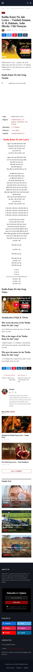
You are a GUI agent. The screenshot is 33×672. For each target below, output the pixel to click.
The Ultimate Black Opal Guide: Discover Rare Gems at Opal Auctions (16, 549)
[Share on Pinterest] (14, 35)
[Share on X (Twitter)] (9, 35)
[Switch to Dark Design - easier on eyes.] (28, 3)
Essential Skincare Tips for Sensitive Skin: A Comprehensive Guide (16, 500)
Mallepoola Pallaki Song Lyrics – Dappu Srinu (15, 436)
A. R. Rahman (15, 127)
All (3, 13)
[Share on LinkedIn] (20, 35)
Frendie (9, 30)
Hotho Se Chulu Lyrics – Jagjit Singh (8, 379)
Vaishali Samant (16, 120)
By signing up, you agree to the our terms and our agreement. (16, 607)
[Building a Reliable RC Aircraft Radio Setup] (16, 521)
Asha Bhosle (20, 122)
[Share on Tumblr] (25, 35)
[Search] (30, 3)
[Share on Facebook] (4, 35)
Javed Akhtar (15, 130)
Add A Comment (16, 471)
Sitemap (26, 668)
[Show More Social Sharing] (29, 35)
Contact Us (19, 668)
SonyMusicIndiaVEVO (18, 133)
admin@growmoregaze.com (15, 648)
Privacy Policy (17, 609)
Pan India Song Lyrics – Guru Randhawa (15, 462)
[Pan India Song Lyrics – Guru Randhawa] (16, 451)
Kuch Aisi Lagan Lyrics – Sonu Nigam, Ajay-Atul (24, 379)
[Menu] (3, 3)
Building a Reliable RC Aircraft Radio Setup (15, 526)
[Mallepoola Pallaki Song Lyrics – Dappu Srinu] (16, 424)
